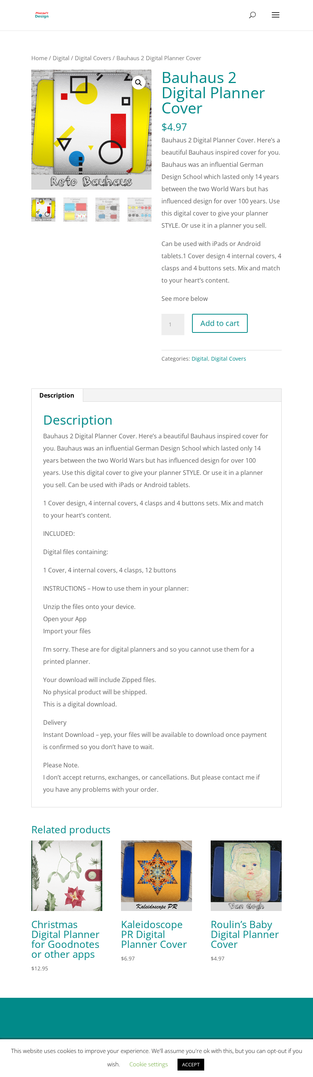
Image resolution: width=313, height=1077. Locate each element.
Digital (61, 58)
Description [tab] (56, 395)
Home (39, 58)
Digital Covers (93, 58)
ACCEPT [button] (191, 1064)
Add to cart (219, 323)
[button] (138, 82)
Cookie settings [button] (148, 1064)
